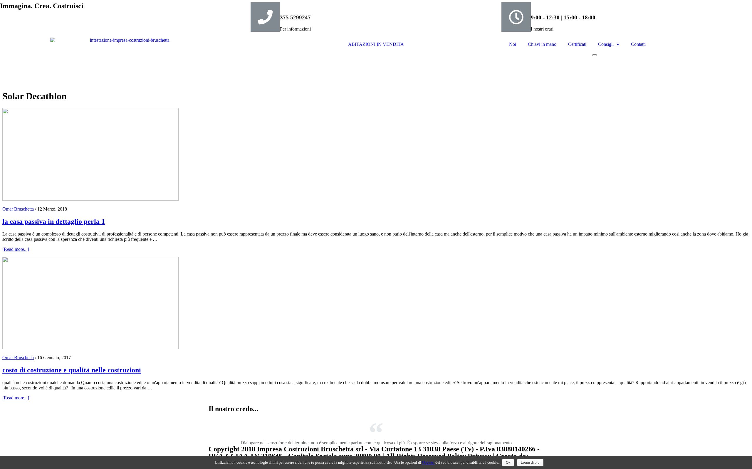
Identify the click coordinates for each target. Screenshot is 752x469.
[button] (594, 55)
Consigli (606, 44)
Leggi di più (530, 462)
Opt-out (428, 462)
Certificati (577, 44)
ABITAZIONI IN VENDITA (376, 44)
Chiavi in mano (542, 44)
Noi (512, 44)
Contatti (638, 44)
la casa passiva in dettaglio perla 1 (53, 221)
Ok (508, 462)
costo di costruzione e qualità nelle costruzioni (71, 370)
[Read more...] (15, 249)
